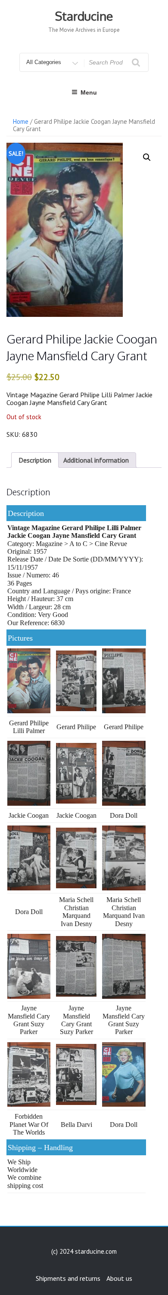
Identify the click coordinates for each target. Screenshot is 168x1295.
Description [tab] (35, 460)
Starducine (84, 16)
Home (20, 121)
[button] (147, 157)
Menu (89, 92)
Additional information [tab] (96, 460)
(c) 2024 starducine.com (84, 1251)
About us (119, 1278)
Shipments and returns (68, 1278)
